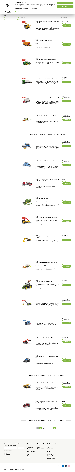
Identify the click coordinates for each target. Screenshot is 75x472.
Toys (28, 454)
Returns (48, 451)
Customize (64, 6)
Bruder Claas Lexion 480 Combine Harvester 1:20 (46, 262)
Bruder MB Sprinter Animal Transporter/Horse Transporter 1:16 (45, 161)
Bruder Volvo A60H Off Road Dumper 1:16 (44, 382)
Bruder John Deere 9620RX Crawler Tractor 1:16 (46, 59)
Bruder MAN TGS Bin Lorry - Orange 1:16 (44, 40)
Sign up (21, 448)
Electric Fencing (30, 445)
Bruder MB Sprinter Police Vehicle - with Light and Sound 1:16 (46, 142)
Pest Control (30, 453)
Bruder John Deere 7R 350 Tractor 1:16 (44, 281)
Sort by (61, 17)
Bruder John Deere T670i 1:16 (42, 198)
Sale (28, 455)
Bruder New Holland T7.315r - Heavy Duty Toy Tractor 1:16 (47, 357)
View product (67, 25)
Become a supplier (51, 458)
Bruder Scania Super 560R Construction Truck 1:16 (46, 217)
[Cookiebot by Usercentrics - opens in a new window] (7, 12)
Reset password (40, 450)
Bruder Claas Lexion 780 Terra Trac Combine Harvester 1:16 (47, 116)
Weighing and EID (31, 451)
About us (5, 469)
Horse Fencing (30, 447)
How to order (50, 448)
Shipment (49, 450)
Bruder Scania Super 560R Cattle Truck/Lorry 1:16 (46, 78)
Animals (29, 448)
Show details (18, 11)
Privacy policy (10, 450)
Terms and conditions (10, 469)
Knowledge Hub (50, 454)
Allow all (65, 2)
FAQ (48, 447)
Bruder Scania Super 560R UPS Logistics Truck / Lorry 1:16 (47, 97)
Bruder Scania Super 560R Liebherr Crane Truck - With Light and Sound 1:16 (47, 22)
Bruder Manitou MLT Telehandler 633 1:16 (44, 337)
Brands (28, 457)
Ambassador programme (52, 457)
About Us (49, 445)
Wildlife (28, 450)
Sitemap (23, 469)
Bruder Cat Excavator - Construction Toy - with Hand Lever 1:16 (47, 237)
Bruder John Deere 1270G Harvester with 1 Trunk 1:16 (47, 300)
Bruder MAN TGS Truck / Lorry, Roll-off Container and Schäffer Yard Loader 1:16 (47, 180)
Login (38, 447)
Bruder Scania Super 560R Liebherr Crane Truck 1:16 (47, 318)
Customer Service (51, 453)
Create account (40, 448)
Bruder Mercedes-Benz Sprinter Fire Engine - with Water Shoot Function (46, 402)
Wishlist (39, 445)
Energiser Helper (50, 455)
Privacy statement (18, 469)
